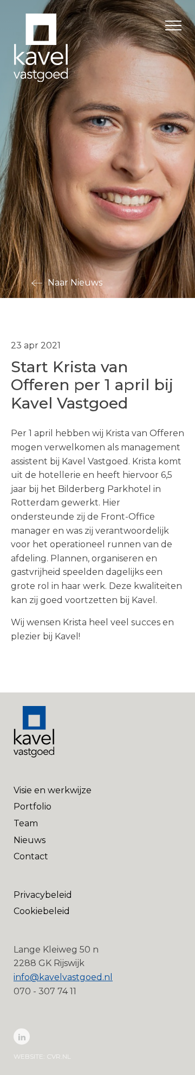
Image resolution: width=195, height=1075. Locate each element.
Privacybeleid (43, 895)
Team (26, 823)
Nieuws (30, 840)
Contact (31, 856)
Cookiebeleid (42, 911)
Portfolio (32, 806)
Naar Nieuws (75, 282)
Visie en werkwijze (53, 790)
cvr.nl (59, 1056)
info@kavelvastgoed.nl (63, 977)
